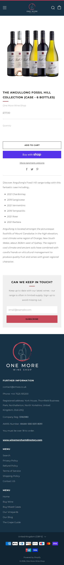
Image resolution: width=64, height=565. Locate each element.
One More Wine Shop (14, 105)
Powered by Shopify (32, 557)
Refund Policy (10, 465)
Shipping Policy (11, 476)
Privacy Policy (10, 460)
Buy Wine (8, 501)
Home (6, 496)
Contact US (9, 481)
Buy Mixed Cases (12, 506)
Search (6, 455)
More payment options (32, 162)
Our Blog (8, 517)
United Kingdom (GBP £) (30, 536)
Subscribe (32, 319)
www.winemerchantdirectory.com (22, 440)
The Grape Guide (12, 522)
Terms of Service (12, 470)
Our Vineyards (10, 512)
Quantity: (7, 126)
